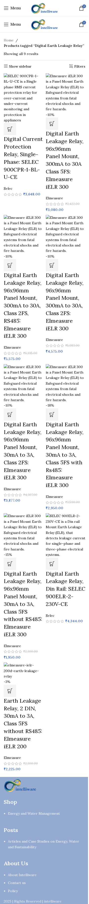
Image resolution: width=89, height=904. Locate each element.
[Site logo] (44, 7)
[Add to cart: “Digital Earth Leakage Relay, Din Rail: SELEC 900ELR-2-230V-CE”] (52, 564)
